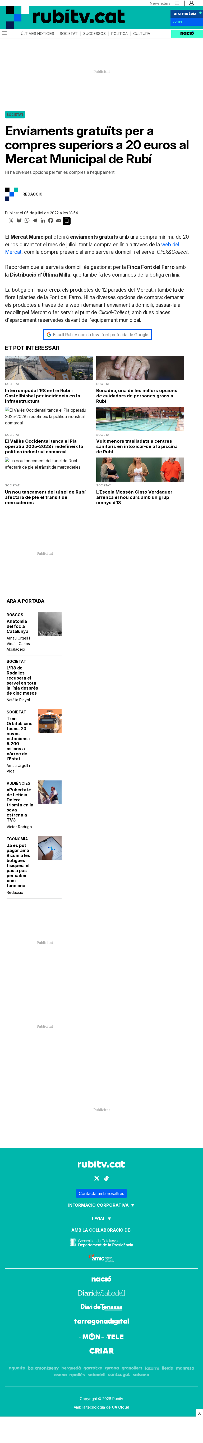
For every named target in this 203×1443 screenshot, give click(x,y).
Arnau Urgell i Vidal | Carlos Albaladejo (18, 643)
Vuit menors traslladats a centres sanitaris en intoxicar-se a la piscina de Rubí (137, 446)
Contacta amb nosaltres (101, 1193)
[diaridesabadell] (101, 1293)
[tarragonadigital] (101, 1322)
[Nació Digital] (26, 13)
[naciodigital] (101, 1279)
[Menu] (4, 33)
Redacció (15, 892)
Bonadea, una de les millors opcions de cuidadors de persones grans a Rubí (136, 396)
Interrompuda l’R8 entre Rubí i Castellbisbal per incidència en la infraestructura (42, 396)
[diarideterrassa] (101, 1308)
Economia (17, 839)
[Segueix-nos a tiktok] (106, 1178)
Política (119, 34)
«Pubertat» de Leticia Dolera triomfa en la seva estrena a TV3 (20, 805)
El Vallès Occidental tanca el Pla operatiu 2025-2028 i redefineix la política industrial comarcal (44, 446)
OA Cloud (120, 1407)
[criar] (101, 1351)
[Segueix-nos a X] (97, 1178)
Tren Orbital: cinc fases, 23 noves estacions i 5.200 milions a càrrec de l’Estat (20, 738)
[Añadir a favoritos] (67, 221)
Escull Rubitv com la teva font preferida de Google (100, 334)
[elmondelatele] (101, 1337)
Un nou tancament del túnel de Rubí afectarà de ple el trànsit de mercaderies (45, 497)
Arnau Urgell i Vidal (18, 768)
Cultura (141, 34)
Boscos (15, 614)
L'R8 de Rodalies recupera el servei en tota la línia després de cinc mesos (22, 680)
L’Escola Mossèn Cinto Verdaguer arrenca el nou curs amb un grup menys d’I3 (134, 497)
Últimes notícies (37, 34)
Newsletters (160, 3)
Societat (69, 34)
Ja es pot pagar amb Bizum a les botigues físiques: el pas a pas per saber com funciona (18, 865)
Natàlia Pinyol (18, 700)
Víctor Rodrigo (19, 826)
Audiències (18, 783)
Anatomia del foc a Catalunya (18, 626)
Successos (94, 34)
